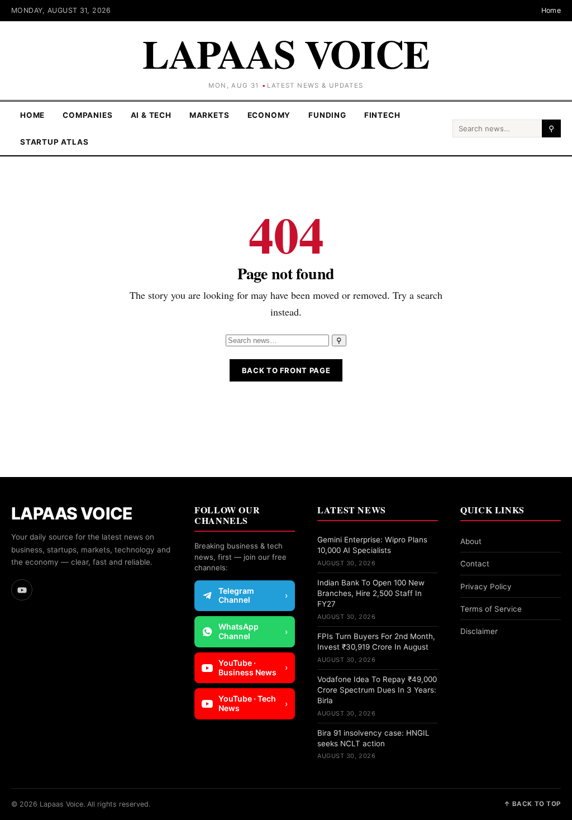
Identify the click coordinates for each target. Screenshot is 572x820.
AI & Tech (151, 115)
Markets (209, 115)
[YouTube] (21, 589)
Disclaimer (479, 631)
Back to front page (286, 370)
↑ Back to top (532, 804)
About (471, 541)
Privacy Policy (486, 586)
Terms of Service (491, 608)
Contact (474, 563)
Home (551, 10)
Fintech (382, 115)
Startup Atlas (54, 141)
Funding (327, 115)
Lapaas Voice (286, 53)
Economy (269, 115)
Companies (87, 115)
